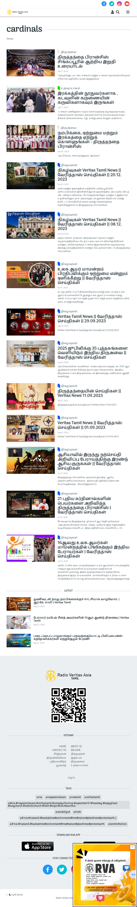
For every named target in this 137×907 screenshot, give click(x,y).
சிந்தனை (60, 754)
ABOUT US (76, 747)
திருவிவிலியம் (56, 758)
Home (10, 39)
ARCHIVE (76, 750)
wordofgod (63, 812)
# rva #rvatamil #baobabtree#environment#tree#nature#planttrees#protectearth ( (69, 818)
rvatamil (76, 797)
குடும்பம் (76, 758)
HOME (62, 747)
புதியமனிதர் (57, 762)
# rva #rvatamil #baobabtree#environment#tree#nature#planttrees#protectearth (58, 824)
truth (78, 812)
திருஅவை (68, 52)
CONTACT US (59, 750)
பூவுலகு (61, 765)
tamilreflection (118, 824)
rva (40, 797)
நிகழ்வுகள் (69, 165)
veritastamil (93, 797)
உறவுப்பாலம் (70, 88)
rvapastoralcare (56, 797)
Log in (71, 778)
